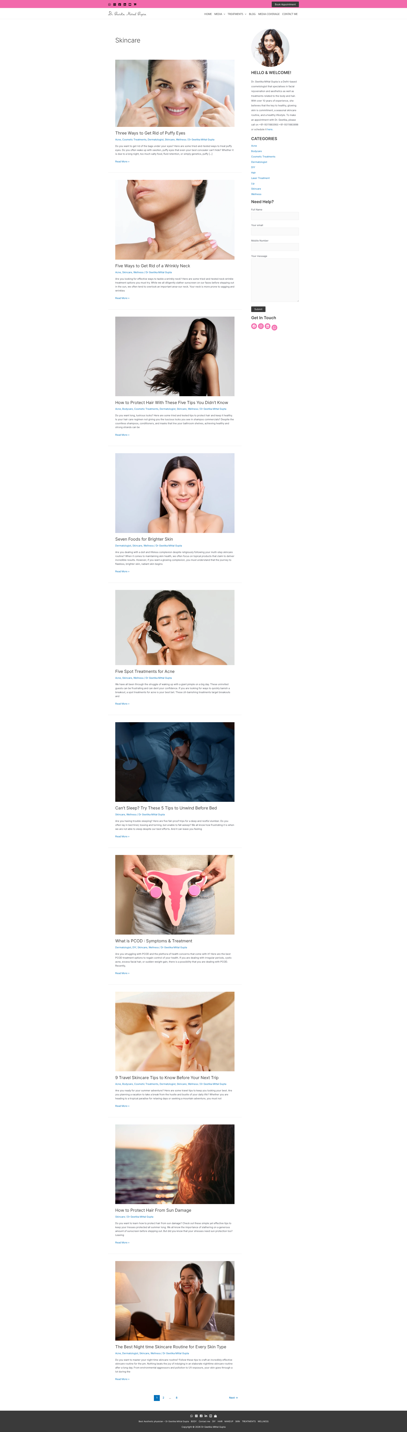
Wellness (181, 139)
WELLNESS (263, 1421)
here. (270, 129)
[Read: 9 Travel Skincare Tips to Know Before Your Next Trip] (175, 1031)
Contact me (204, 1421)
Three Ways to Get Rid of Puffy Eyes (150, 133)
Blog (252, 14)
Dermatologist (156, 139)
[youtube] (129, 4)
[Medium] (215, 1415)
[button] (285, 4)
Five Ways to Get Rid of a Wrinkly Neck (152, 265)
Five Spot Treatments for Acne (145, 671)
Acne (118, 139)
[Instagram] (114, 4)
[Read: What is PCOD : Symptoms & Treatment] (175, 894)
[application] (223, 14)
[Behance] (205, 1415)
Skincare (170, 139)
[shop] (135, 4)
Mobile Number (260, 240)
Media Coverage (269, 14)
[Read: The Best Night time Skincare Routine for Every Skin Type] (175, 1300)
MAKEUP (228, 1421)
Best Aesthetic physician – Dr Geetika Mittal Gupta (164, 1421)
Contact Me (290, 14)
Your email (257, 225)
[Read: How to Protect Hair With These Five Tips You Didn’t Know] (175, 356)
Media (218, 14)
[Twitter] (124, 4)
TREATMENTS (235, 14)
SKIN (237, 1421)
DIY (134, 947)
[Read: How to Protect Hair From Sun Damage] (175, 1164)
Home (208, 14)
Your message (259, 256)
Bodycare (127, 408)
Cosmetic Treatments (134, 139)
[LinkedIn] (267, 326)
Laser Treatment (260, 178)
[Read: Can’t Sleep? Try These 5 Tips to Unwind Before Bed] (175, 761)
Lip (253, 183)
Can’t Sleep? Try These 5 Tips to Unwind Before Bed (166, 807)
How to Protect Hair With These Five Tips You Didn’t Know (171, 402)
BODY (194, 1421)
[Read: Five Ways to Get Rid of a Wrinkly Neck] (175, 219)
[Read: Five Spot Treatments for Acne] (175, 627)
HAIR (220, 1421)
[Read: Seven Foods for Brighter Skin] (175, 492)
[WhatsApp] (109, 4)
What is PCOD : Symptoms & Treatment (153, 940)
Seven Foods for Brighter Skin (144, 539)
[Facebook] (119, 4)
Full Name (256, 209)
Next (233, 1397)
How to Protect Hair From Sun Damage (153, 1210)
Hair (253, 172)
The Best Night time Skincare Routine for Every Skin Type (170, 1346)
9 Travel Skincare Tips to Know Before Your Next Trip (167, 1077)
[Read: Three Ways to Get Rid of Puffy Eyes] (175, 93)
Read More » (122, 161)
